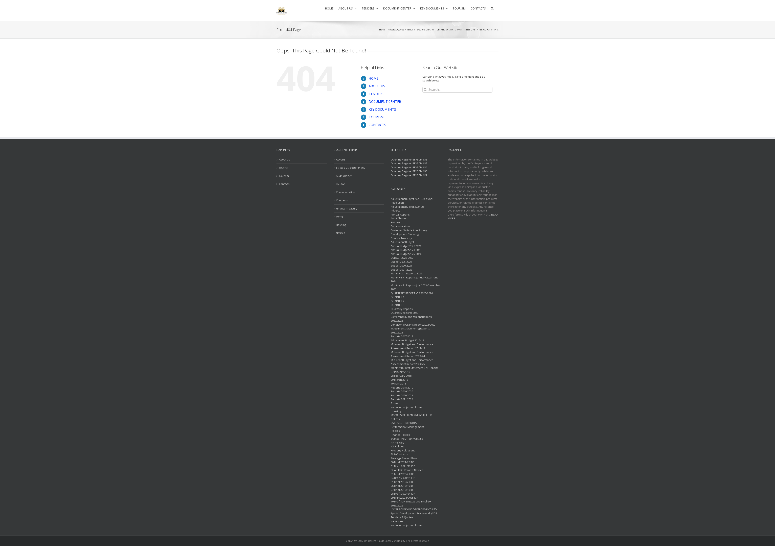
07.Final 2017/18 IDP (403, 490)
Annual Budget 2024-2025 (406, 250)
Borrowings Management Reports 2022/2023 (411, 319)
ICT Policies (397, 446)
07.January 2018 (400, 372)
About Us (284, 159)
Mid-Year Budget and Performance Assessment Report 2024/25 (412, 362)
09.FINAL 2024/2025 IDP (404, 497)
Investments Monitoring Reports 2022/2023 (410, 330)
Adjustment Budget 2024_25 (407, 206)
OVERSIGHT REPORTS (404, 423)
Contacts (284, 184)
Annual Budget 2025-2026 (406, 254)
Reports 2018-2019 (402, 387)
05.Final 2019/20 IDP (403, 482)
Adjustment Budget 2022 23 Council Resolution (412, 201)
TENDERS (376, 94)
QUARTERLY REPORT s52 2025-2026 (412, 293)
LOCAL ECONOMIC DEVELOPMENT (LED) (414, 509)
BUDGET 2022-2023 (402, 257)
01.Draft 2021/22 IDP (403, 466)
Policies (395, 430)
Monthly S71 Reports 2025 (406, 273)
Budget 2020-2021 (401, 265)
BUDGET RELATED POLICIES (407, 438)
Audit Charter (399, 218)
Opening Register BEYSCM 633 (409, 159)
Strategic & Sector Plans (350, 167)
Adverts (341, 159)
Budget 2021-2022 (401, 269)
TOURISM (376, 117)
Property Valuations (403, 450)
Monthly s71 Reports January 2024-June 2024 (414, 279)
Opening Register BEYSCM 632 (409, 163)
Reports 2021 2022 (402, 399)
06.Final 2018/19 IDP (403, 486)
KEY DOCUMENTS (382, 109)
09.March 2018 (399, 379)
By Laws (396, 222)
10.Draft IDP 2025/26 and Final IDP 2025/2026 (411, 503)
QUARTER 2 (397, 301)
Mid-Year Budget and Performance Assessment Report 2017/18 (412, 346)
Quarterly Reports (402, 309)
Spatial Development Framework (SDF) (414, 513)
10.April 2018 (398, 383)
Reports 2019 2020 (402, 391)
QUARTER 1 (397, 297)
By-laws (341, 184)
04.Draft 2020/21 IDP (403, 478)
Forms (340, 216)
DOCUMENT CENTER (385, 101)
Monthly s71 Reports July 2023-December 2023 (415, 287)
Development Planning (405, 234)
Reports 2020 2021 (402, 395)
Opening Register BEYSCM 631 (409, 167)
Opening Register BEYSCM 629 (409, 175)
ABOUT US (377, 86)
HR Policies (397, 442)
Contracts (342, 200)
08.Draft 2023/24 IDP (403, 493)
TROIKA (283, 167)
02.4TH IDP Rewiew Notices (407, 470)
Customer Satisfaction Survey (409, 230)
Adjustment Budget (402, 242)
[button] (492, 8)
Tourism (284, 176)
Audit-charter (344, 176)
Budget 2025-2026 (401, 262)
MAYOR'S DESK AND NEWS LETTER (411, 415)
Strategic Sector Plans (404, 458)
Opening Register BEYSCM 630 (409, 171)
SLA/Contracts (399, 454)
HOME (373, 78)
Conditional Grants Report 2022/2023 (413, 324)
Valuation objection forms (406, 407)
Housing (341, 225)
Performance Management (407, 427)
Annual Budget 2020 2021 (406, 246)
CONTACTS (377, 125)
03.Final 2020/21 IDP (403, 474)
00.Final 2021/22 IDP (403, 462)
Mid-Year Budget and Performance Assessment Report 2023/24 (412, 354)
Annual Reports (400, 214)
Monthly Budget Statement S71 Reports (415, 368)
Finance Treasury (346, 208)
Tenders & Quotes (402, 517)
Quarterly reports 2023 (404, 313)
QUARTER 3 (397, 305)
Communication (345, 192)
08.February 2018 (401, 375)
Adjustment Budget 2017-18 (407, 340)
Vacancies (397, 521)
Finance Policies (400, 435)
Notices (340, 233)
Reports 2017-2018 (402, 336)
